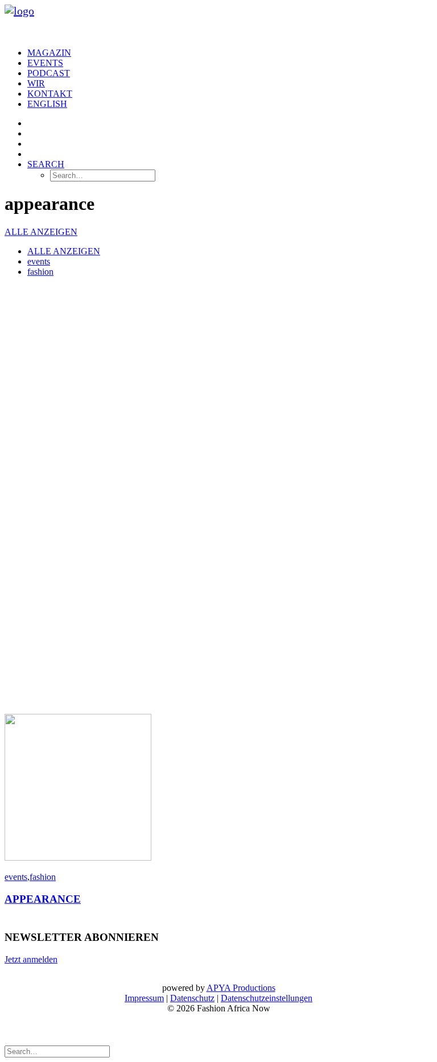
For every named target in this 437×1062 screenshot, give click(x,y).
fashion (40, 271)
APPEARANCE (43, 899)
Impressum (144, 998)
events (38, 261)
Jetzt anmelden (31, 959)
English (47, 104)
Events (45, 63)
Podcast (48, 73)
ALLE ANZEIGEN (41, 232)
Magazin (49, 52)
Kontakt (49, 93)
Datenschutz (192, 998)
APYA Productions (241, 988)
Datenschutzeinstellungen (266, 998)
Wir (36, 83)
